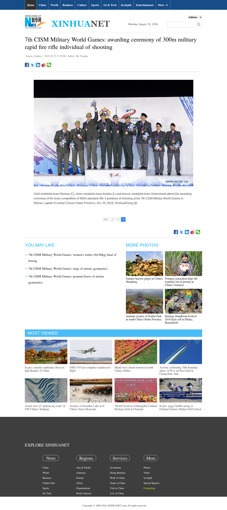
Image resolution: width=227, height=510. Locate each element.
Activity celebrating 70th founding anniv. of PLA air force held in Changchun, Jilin (178, 370)
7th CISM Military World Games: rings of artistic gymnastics (68, 268)
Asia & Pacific (83, 467)
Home (30, 5)
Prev (106, 219)
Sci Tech (47, 493)
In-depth (126, 5)
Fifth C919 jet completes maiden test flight (90, 368)
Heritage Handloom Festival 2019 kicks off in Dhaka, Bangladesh (180, 319)
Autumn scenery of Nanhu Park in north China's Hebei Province (144, 317)
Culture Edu (49, 483)
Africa (79, 483)
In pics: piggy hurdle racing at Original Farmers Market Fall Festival (180, 407)
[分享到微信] (49, 65)
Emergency (115, 498)
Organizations (83, 488)
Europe (80, 477)
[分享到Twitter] (32, 65)
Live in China (117, 493)
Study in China (117, 483)
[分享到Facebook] (27, 65)
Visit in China (117, 488)
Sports (95, 5)
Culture (82, 5)
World (54, 5)
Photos (147, 467)
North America (83, 493)
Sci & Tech (110, 5)
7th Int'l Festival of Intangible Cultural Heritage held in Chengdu (136, 407)
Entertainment (144, 5)
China (42, 5)
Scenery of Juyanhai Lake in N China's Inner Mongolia (87, 407)
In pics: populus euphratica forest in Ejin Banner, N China (44, 368)
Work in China (117, 477)
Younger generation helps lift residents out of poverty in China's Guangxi (181, 282)
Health (46, 498)
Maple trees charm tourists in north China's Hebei (134, 368)
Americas (81, 472)
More (163, 5)
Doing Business (117, 472)
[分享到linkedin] (38, 65)
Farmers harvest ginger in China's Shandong (144, 280)
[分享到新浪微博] (43, 65)
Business (68, 5)
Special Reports (151, 483)
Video (147, 472)
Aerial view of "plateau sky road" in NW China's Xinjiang (45, 407)
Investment (115, 467)
